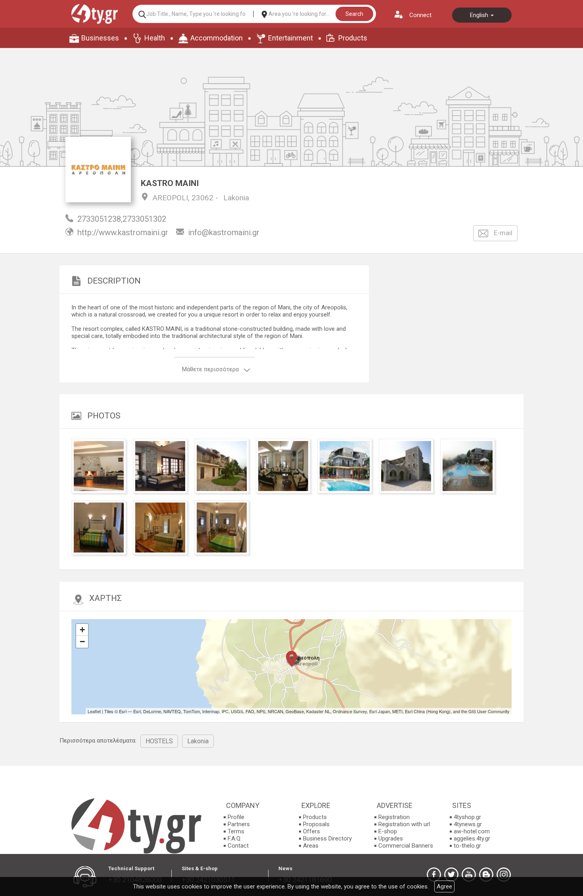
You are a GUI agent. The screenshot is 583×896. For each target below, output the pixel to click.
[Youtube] (469, 874)
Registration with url (404, 824)
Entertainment (290, 38)
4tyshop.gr (467, 817)
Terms (236, 831)
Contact (238, 845)
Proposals (316, 824)
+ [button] (82, 630)
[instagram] (504, 874)
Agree (444, 886)
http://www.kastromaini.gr (122, 232)
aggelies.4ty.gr (472, 838)
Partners (239, 824)
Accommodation (216, 38)
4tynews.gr (468, 824)
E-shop (387, 831)
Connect (420, 15)
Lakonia (236, 197)
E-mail (502, 233)
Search (354, 14)
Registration (394, 817)
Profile (236, 817)
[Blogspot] (486, 874)
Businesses (100, 38)
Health (154, 38)
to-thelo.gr (467, 845)
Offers (311, 831)
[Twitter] (451, 874)
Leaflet (94, 711)
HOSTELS (159, 741)
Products (352, 38)
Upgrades (390, 838)
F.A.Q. (235, 838)
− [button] (82, 642)
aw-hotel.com (472, 831)
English (480, 15)
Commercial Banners (405, 845)
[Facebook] (434, 874)
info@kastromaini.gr (223, 232)
